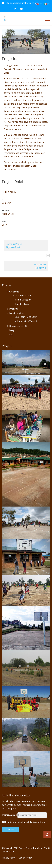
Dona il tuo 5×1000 (18, 326)
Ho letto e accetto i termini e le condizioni (24, 822)
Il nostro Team (22, 304)
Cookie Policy (25, 857)
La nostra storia (23, 295)
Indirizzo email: (9, 814)
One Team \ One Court (26, 316)
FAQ (11, 334)
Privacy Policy (8, 857)
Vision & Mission (23, 299)
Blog (11, 330)
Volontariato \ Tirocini (26, 321)
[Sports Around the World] (5, 18)
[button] (47, 834)
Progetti (13, 308)
